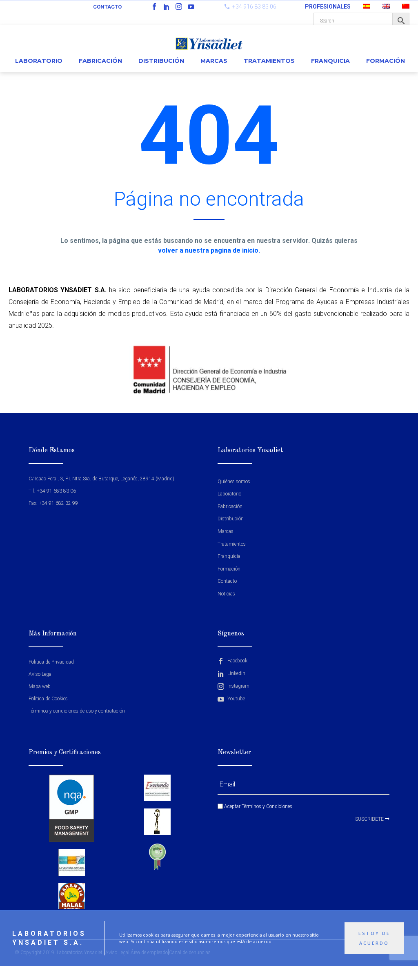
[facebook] (154, 6)
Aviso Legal (41, 674)
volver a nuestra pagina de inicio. (209, 250)
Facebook (236, 661)
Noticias (226, 594)
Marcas (213, 60)
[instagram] (179, 6)
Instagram (237, 686)
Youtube (235, 699)
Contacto (107, 7)
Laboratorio (38, 60)
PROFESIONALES (328, 6)
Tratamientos (269, 60)
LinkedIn (235, 673)
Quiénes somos (234, 481)
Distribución (161, 60)
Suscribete (370, 819)
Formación (385, 60)
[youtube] (191, 6)
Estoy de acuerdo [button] (374, 938)
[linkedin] (166, 6)
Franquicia (330, 60)
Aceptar (257, 806)
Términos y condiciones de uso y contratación (77, 711)
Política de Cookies (48, 699)
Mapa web (40, 686)
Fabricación (100, 60)
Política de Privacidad (51, 662)
